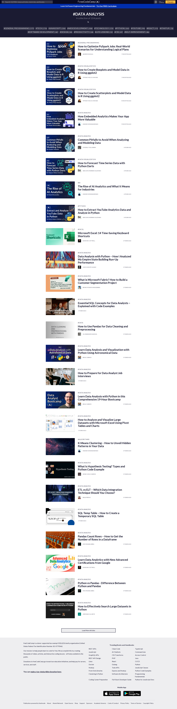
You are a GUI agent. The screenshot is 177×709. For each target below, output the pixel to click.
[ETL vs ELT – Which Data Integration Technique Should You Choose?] (60, 493)
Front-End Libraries (95, 671)
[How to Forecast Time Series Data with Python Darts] (60, 166)
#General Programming (88, 43)
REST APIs (92, 649)
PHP (113, 658)
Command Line (140, 652)
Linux (90, 661)
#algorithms (83, 439)
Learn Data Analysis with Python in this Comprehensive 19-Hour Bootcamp (101, 398)
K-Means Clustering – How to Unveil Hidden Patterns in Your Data (104, 444)
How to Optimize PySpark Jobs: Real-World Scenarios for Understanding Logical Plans (104, 48)
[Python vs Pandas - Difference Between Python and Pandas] (60, 586)
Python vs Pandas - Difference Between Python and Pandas (102, 584)
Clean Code (116, 649)
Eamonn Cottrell (89, 241)
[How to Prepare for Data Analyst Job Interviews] (60, 376)
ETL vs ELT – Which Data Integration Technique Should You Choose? (100, 491)
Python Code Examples (143, 671)
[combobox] (27, 2)
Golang (114, 664)
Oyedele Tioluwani (89, 147)
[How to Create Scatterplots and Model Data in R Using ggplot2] (60, 96)
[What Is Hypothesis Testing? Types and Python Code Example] (60, 469)
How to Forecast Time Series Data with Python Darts (101, 164)
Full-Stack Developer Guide (121, 680)
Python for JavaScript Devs (144, 680)
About (49, 703)
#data (80, 323)
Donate (170, 2)
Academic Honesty (100, 703)
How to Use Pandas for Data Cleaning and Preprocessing (103, 328)
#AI (79, 183)
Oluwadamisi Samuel (90, 334)
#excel (81, 229)
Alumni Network (58, 703)
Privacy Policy (124, 703)
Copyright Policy (148, 703)
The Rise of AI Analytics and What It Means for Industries (104, 188)
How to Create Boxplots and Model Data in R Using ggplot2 (103, 71)
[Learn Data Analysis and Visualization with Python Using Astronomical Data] (60, 353)
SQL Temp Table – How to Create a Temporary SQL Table (98, 514)
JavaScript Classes (141, 668)
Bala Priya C (87, 497)
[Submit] (3, 2)
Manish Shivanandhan (90, 124)
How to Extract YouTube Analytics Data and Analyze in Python (104, 211)
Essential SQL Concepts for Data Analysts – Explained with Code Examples (104, 304)
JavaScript (92, 652)
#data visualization (87, 66)
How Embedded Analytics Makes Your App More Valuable (103, 118)
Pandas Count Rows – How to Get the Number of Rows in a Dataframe (100, 538)
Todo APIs (115, 668)
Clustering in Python (96, 674)
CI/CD (137, 661)
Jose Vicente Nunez (89, 267)
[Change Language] (156, 2)
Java (136, 658)
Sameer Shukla (88, 54)
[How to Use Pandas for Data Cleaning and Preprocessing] (60, 329)
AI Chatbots (116, 652)
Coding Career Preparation (98, 680)
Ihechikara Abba (88, 544)
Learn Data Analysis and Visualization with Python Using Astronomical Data (103, 351)
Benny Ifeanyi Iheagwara (91, 287)
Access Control (140, 655)
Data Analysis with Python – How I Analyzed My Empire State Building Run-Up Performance (104, 259)
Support (82, 703)
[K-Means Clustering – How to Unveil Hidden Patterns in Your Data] (60, 446)
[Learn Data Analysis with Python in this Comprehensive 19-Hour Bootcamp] (60, 399)
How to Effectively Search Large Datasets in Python (104, 608)
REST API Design (95, 658)
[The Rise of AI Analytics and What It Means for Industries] (60, 189)
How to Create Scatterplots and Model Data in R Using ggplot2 (104, 94)
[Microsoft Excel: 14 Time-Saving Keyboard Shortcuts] (60, 236)
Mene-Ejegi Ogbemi (89, 474)
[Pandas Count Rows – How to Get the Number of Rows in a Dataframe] (60, 539)
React (114, 661)
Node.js (91, 668)
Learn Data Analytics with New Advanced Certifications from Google (103, 561)
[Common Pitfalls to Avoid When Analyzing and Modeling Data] (60, 143)
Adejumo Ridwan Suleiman (92, 171)
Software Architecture (120, 674)
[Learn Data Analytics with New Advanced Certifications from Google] (60, 563)
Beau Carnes (87, 357)
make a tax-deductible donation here (46, 672)
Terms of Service (136, 703)
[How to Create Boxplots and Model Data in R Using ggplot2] (60, 73)
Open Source (69, 703)
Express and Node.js (119, 671)
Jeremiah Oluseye (89, 614)
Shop (76, 703)
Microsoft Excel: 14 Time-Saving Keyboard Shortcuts (103, 234)
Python (137, 664)
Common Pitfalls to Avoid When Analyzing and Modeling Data (103, 141)
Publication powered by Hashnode (34, 703)
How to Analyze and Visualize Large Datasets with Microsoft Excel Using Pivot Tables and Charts (103, 422)
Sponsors (89, 703)
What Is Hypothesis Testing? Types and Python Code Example (101, 468)
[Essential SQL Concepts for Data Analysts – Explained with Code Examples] (60, 306)
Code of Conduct (113, 703)
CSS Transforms (117, 655)
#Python (82, 206)
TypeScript (139, 649)
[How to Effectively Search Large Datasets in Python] (60, 609)
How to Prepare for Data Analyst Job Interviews (100, 374)
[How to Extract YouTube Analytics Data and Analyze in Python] (60, 213)
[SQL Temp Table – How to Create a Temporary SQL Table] (60, 516)
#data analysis (84, 113)
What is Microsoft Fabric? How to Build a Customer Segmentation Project (102, 281)
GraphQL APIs (94, 655)
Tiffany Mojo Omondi (90, 77)
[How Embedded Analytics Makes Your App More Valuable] (60, 119)
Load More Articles (88, 630)
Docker (91, 664)
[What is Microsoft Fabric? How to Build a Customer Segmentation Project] (60, 283)
